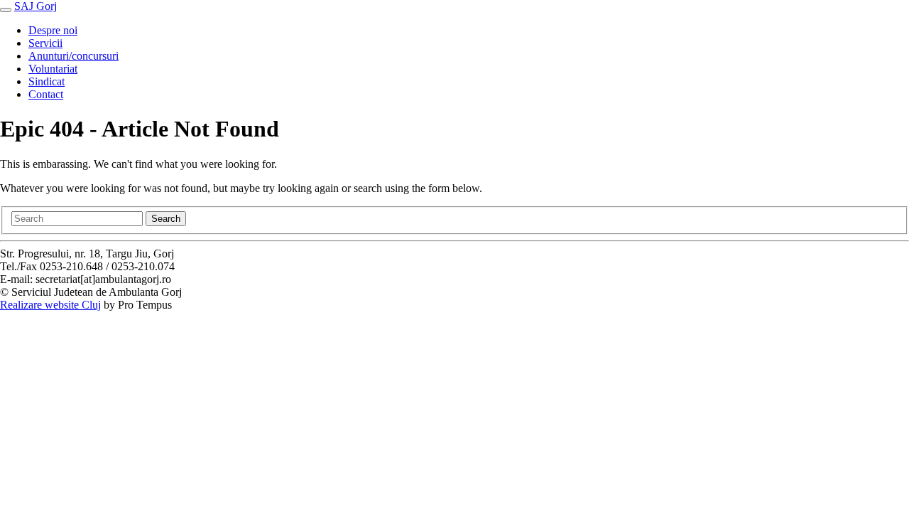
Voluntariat (52, 69)
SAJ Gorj (35, 6)
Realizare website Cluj (50, 305)
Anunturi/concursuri (73, 56)
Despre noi (52, 30)
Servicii (45, 43)
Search (165, 218)
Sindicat (46, 81)
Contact (45, 94)
